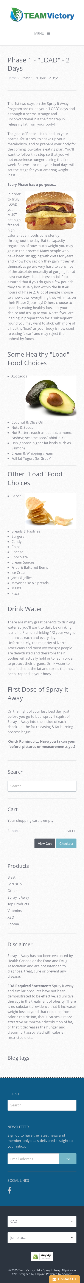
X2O (11, 917)
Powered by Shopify (59, 1274)
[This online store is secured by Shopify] (42, 1256)
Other (12, 890)
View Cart (45, 843)
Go (68, 1159)
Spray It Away (18, 897)
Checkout (66, 843)
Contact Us (66, 1279)
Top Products (18, 904)
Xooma (13, 924)
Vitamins (15, 910)
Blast (12, 877)
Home (12, 78)
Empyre (40, 1274)
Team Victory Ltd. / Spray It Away (39, 1270)
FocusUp (15, 884)
